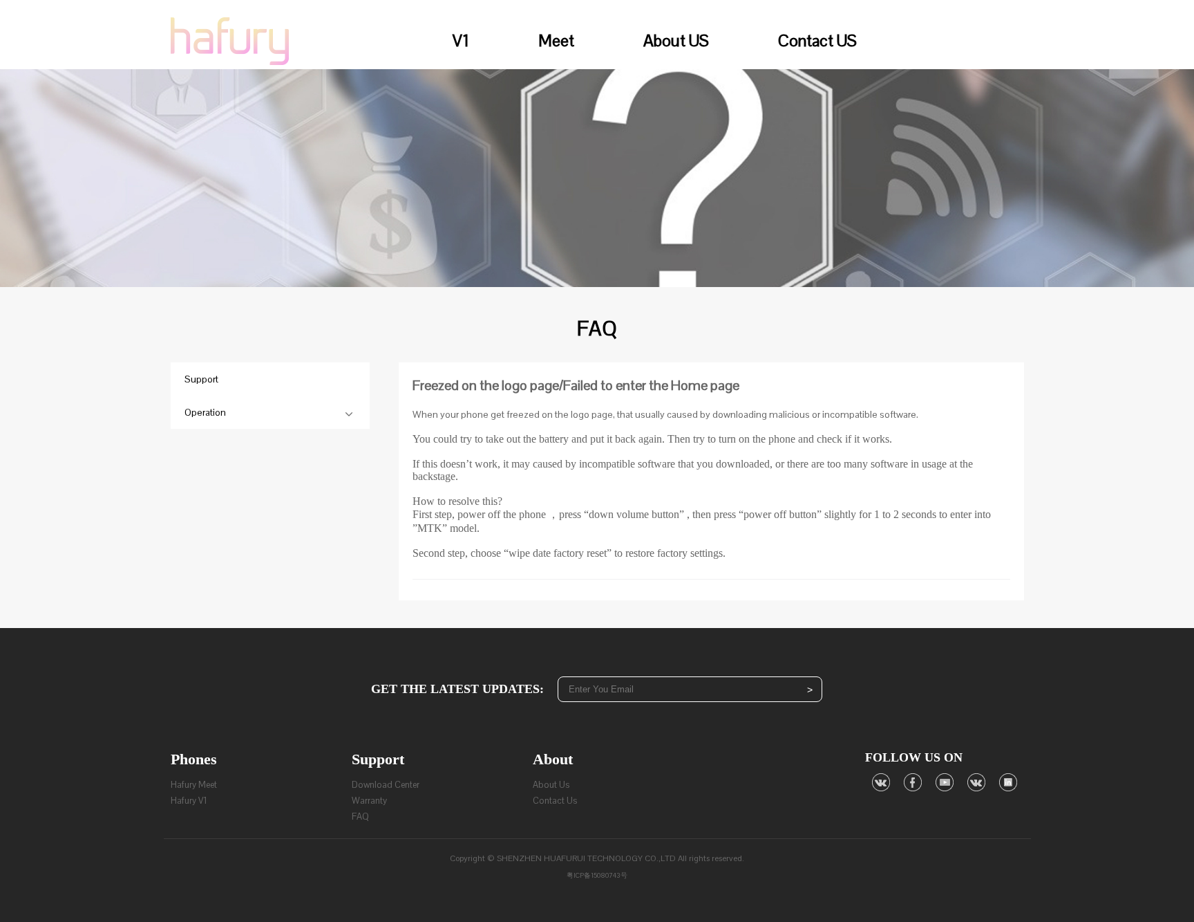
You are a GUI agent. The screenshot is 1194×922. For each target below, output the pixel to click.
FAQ (360, 816)
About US (676, 40)
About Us (551, 785)
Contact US (817, 40)
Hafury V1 (189, 800)
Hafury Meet (194, 785)
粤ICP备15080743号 (597, 875)
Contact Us (555, 800)
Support (201, 379)
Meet (556, 40)
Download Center (385, 785)
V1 (461, 40)
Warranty (369, 800)
